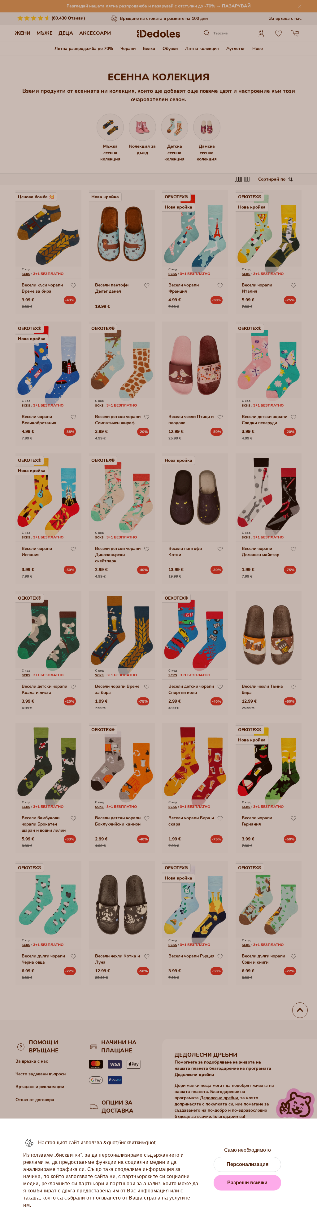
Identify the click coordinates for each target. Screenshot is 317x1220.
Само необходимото (247, 1150)
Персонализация (247, 1164)
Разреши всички (247, 1182)
